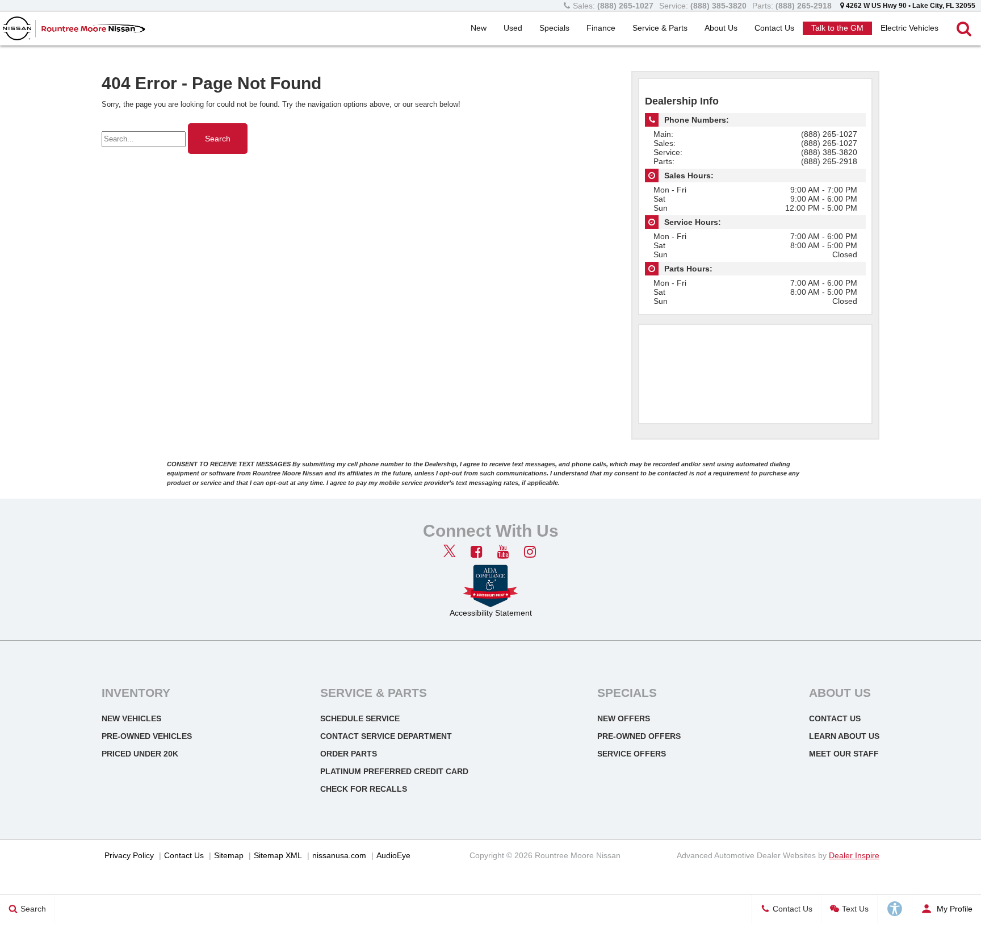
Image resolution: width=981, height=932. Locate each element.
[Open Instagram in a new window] (529, 551)
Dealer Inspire (854, 855)
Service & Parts (659, 27)
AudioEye (393, 855)
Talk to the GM (837, 27)
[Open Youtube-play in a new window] (503, 551)
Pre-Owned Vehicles (147, 736)
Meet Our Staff (844, 753)
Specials (554, 27)
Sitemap (229, 855)
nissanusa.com (339, 855)
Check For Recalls (363, 788)
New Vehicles (131, 718)
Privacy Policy (129, 855)
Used (513, 27)
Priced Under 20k (140, 753)
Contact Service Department (386, 736)
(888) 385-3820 (829, 152)
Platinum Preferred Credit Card (394, 771)
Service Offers (631, 753)
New (479, 27)
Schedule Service (360, 718)
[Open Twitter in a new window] (449, 552)
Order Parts (348, 753)
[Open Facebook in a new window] (476, 551)
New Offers (623, 718)
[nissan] (17, 28)
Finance (600, 27)
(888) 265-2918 (829, 161)
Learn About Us (844, 736)
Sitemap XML (278, 855)
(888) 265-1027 (829, 134)
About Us (721, 27)
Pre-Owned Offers (639, 736)
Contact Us (774, 27)
